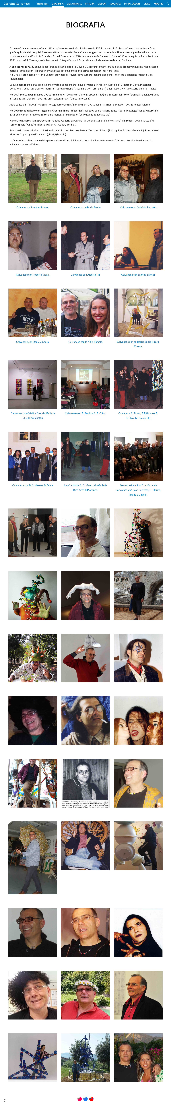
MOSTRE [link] (158, 3)
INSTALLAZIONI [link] (132, 3)
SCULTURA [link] (115, 3)
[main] (85, 25)
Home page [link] (42, 3)
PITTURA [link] (89, 3)
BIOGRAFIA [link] (57, 3)
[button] (168, 4)
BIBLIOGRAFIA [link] (74, 3)
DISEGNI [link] (102, 3)
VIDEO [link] (147, 3)
